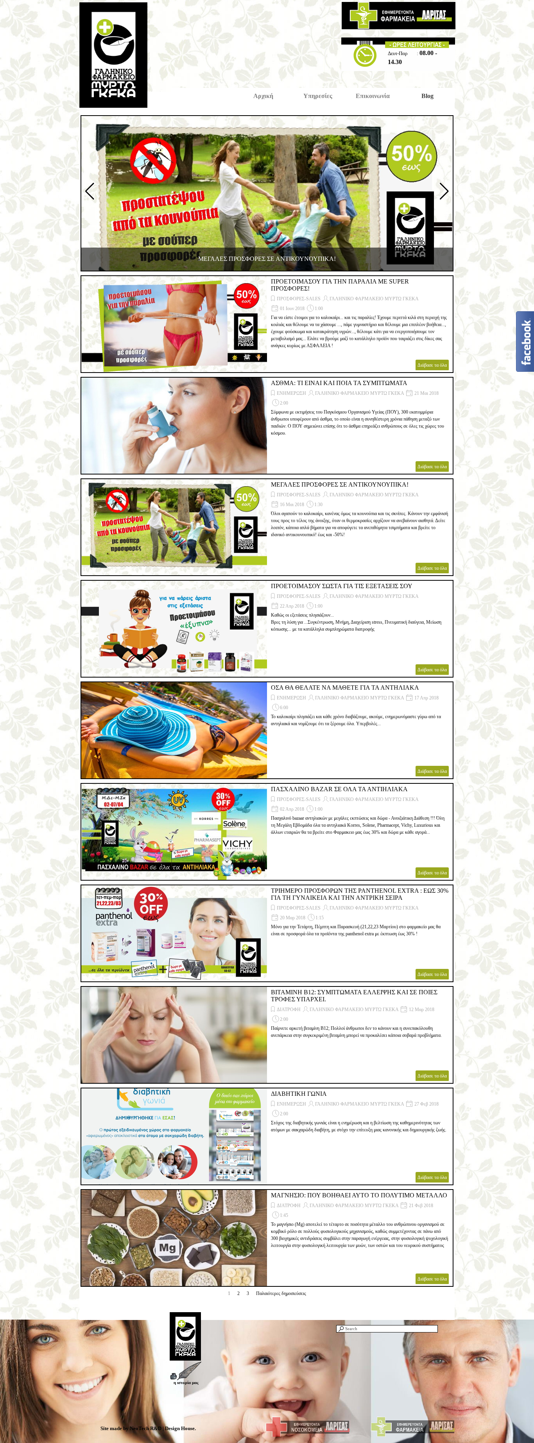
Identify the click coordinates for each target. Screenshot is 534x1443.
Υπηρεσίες (317, 96)
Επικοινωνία (373, 96)
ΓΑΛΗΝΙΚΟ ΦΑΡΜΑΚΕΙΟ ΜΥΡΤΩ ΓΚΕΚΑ (374, 298)
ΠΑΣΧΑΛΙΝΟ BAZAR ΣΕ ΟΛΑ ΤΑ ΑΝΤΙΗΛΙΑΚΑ (339, 789)
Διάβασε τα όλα (432, 365)
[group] (267, 193)
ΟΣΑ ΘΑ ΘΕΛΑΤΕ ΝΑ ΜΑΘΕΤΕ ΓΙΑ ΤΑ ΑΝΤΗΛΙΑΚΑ (345, 687)
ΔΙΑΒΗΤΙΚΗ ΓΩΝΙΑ (299, 1093)
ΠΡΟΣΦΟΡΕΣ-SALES (299, 298)
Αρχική (263, 96)
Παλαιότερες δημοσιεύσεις (281, 1293)
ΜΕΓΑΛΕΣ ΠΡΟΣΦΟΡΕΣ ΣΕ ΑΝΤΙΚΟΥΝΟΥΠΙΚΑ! (267, 258)
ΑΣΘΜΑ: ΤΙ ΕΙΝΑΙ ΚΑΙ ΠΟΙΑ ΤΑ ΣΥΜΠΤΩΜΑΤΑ (339, 383)
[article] (267, 324)
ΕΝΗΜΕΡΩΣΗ (291, 393)
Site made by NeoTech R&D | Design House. (148, 1428)
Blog (427, 96)
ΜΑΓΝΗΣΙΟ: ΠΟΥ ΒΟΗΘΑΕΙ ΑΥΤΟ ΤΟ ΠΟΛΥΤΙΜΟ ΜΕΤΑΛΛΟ (359, 1195)
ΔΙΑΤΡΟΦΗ (289, 1009)
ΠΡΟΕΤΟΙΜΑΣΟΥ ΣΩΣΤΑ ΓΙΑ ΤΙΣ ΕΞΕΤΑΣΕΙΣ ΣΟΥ (341, 586)
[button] (89, 191)
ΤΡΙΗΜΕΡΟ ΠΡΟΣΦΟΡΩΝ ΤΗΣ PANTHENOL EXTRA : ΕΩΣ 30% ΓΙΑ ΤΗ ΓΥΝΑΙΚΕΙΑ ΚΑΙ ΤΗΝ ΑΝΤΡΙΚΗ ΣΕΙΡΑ (359, 894)
